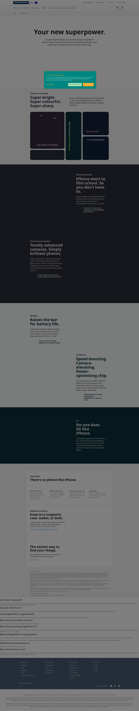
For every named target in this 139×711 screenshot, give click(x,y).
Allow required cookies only (75, 84)
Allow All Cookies (88, 84)
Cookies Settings (50, 84)
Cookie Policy (75, 80)
